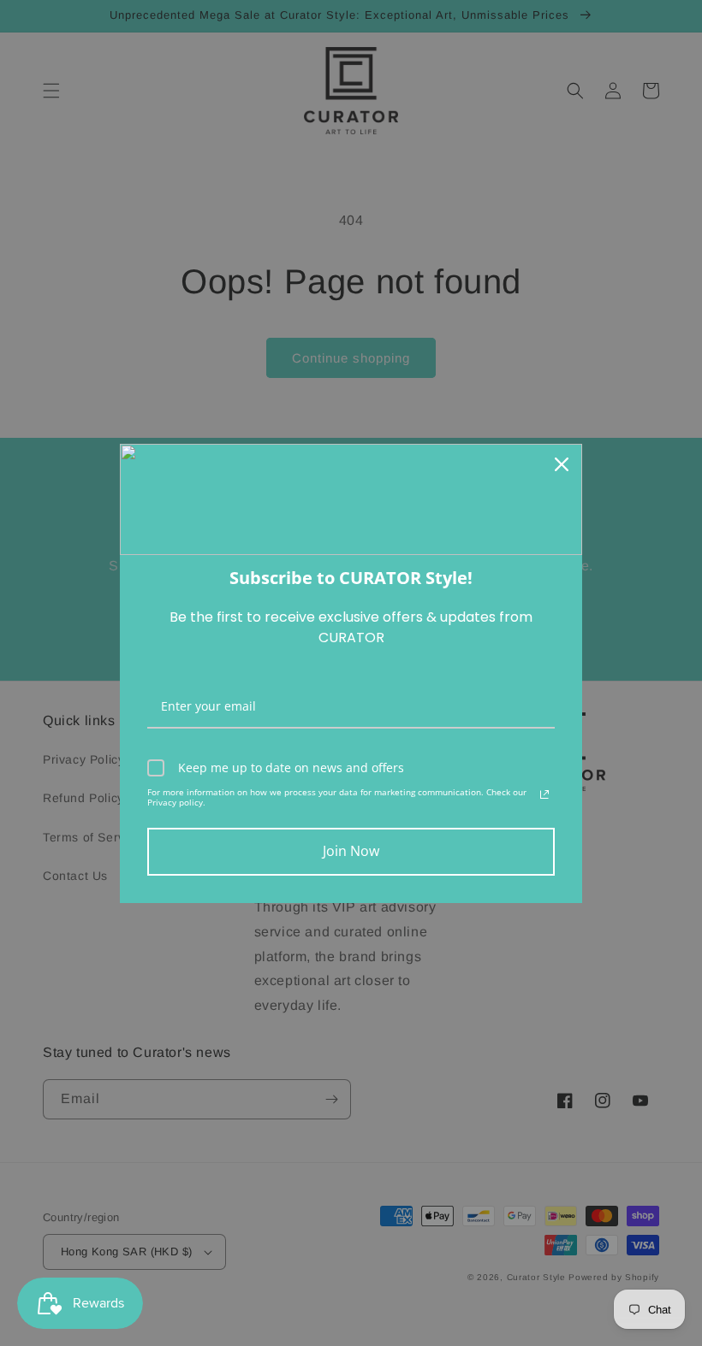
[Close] (561, 464)
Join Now (351, 850)
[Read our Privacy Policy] (544, 794)
